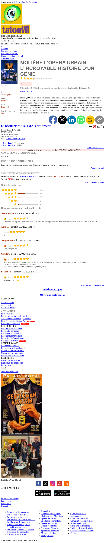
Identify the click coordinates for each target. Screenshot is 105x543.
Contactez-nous (7, 58)
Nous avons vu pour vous (12, 353)
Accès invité (6, 305)
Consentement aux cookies (82, 531)
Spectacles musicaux (50, 531)
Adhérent (16, 2)
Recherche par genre (10, 331)
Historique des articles (10, 360)
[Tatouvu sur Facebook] (38, 485)
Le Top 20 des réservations (12, 350)
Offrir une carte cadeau (52, 294)
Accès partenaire (8, 307)
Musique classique (49, 533)
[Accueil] (11, 23)
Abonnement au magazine (18, 524)
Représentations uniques (11, 336)
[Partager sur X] (62, 119)
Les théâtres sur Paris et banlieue (21, 519)
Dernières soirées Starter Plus (13, 321)
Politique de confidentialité (81, 528)
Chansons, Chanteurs (50, 528)
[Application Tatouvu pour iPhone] (43, 496)
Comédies (45, 511)
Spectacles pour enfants (51, 521)
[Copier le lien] (99, 119)
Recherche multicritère (11, 333)
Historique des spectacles (12, 363)
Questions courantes (9, 371)
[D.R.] (9, 83)
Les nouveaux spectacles (17, 517)
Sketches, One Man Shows (52, 516)
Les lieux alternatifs (9, 341)
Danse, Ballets (47, 535)
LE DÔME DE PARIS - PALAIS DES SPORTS (26, 126)
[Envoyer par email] (90, 119)
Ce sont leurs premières (11, 318)
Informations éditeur (9, 498)
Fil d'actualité (7, 314)
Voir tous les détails (95, 147)
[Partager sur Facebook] (53, 119)
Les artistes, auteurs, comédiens (20, 529)
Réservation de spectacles (18, 512)
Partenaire (33, 2)
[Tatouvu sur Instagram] (52, 485)
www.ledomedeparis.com (15, 139)
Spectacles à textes (49, 523)
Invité (24, 2)
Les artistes (6, 365)
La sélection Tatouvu (10, 345)
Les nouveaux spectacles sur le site (16, 316)
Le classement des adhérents (13, 348)
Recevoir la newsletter (10, 323)
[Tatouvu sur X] (44, 485)
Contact (4, 506)
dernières (27, 318)
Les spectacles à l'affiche (11, 328)
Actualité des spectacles (17, 527)
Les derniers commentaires (12, 355)
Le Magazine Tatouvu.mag (18, 522)
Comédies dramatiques (51, 513)
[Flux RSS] (66, 485)
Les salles (5, 338)
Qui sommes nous (9, 51)
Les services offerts (9, 53)
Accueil (4, 48)
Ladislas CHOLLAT (26, 91)
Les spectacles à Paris (16, 515)
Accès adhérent (97, 168)
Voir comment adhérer (94, 182)
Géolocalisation (17, 338)
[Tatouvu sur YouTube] (59, 485)
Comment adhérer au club (12, 56)
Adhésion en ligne (52, 289)
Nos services (75, 516)
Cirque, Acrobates (49, 526)
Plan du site (6, 503)
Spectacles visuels (48, 518)
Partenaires (6, 501)
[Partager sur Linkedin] (71, 119)
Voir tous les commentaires (92, 285)
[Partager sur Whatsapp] (81, 119)
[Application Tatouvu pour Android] (62, 496)
